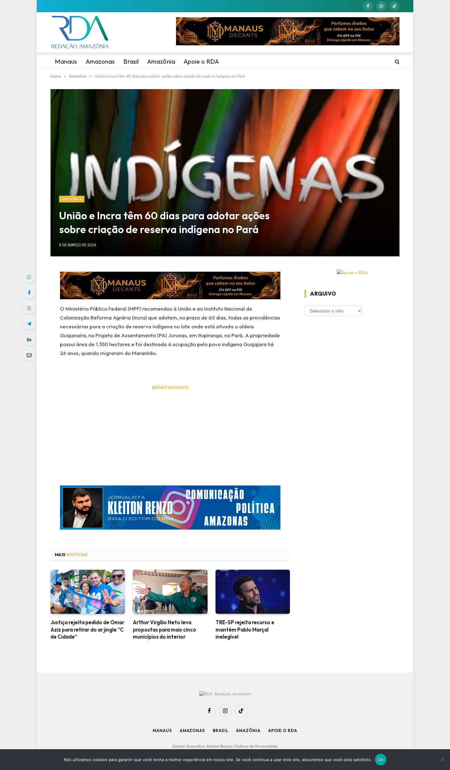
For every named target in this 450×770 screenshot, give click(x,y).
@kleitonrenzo (170, 387)
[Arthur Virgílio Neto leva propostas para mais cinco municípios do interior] (170, 592)
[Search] (396, 61)
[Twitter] (29, 308)
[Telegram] (29, 324)
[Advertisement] (170, 440)
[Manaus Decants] (287, 32)
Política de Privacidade (256, 746)
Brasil (220, 730)
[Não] (442, 760)
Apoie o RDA (282, 730)
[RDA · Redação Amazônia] (80, 32)
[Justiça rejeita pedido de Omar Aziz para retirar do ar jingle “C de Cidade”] (88, 592)
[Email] (29, 355)
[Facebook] (29, 292)
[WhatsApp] (29, 277)
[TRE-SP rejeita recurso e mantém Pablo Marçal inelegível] (253, 592)
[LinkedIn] (29, 339)
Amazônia (72, 199)
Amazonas (192, 730)
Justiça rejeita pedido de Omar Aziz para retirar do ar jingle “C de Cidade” (87, 629)
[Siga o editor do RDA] (170, 508)
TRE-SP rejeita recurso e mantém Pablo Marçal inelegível (245, 629)
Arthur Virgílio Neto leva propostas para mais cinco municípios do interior (164, 629)
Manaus (162, 730)
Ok (381, 759)
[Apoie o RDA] (352, 272)
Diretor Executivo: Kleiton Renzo (202, 746)
